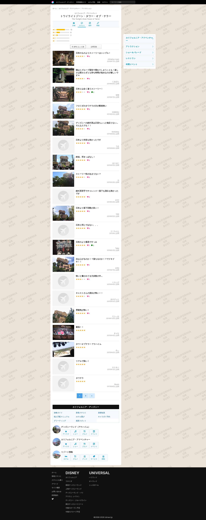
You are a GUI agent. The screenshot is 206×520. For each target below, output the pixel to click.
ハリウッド (93, 477)
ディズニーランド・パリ (74, 493)
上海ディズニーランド (74, 489)
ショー (75, 434)
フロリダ (69, 481)
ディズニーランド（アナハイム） (75, 427)
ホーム (55, 8)
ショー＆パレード (133, 52)
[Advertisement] (139, 18)
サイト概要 (56, 488)
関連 (97, 25)
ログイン (105, 2)
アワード (55, 484)
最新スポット (81, 421)
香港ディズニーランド (74, 485)
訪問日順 (94, 47)
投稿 (98, 2)
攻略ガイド (58, 413)
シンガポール (94, 485)
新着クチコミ (81, 413)
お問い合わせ (56, 491)
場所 (89, 25)
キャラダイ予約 (104, 417)
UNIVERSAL (99, 473)
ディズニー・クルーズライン (76, 500)
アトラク (66, 434)
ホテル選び (80, 417)
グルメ (84, 434)
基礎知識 (101, 413)
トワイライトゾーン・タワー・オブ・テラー (85, 16)
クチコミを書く (57, 480)
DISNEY (72, 473)
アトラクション (132, 46)
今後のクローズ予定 (73, 512)
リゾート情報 (67, 452)
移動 (103, 459)
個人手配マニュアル (61, 417)
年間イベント (131, 64)
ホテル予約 (91, 2)
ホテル (66, 459)
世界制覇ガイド (81, 2)
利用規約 (55, 495)
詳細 (73, 25)
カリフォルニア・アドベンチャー (86, 13)
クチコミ (82, 25)
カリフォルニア (71, 477)
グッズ (84, 459)
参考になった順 (78, 47)
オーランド (93, 481)
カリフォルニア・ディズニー (65, 2)
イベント (94, 434)
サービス (94, 459)
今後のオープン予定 (73, 508)
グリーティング (60, 421)
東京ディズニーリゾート (74, 504)
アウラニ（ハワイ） (73, 496)
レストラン (131, 58)
